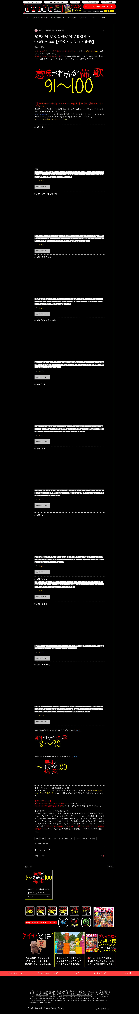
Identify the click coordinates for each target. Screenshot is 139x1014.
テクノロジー (84, 17)
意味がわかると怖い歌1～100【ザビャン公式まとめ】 (38, 891)
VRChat (103, 17)
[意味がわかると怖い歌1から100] (38, 877)
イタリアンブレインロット (39, 17)
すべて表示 (110, 866)
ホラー (78, 838)
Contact (89, 11)
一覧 (26, 17)
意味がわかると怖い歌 (57, 17)
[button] (56, 2)
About (84, 11)
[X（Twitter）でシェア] (40, 850)
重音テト (92, 838)
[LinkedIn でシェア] (45, 850)
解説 (37, 838)
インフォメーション (42, 994)
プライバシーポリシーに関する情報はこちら (77, 994)
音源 (54, 838)
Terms (101, 10)
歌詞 (48, 838)
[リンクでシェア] (49, 850)
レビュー (94, 17)
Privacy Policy (96, 11)
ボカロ (85, 838)
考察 (43, 838)
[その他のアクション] (103, 30)
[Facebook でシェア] (35, 850)
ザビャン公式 (72, 17)
